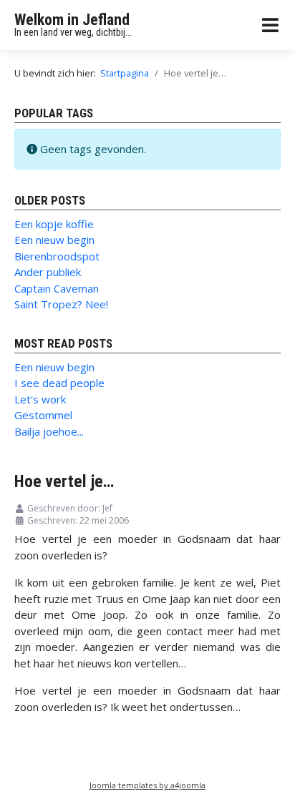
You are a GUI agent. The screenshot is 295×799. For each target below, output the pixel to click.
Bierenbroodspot (57, 256)
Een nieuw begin (54, 239)
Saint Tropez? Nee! (61, 304)
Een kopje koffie (54, 224)
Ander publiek (47, 272)
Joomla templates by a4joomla (147, 785)
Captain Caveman (56, 288)
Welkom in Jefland (72, 20)
